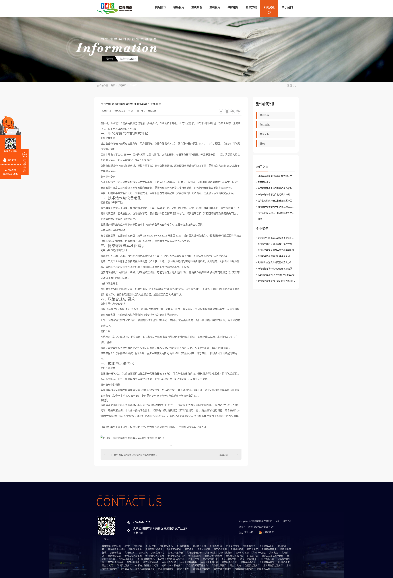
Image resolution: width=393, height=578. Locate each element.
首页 (113, 85)
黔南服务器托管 (229, 562)
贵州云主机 (150, 546)
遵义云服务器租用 (248, 559)
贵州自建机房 (232, 546)
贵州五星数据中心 (146, 559)
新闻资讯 (122, 85)
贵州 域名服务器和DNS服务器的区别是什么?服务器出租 (136, 454)
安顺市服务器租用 (222, 568)
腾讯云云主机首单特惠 (272, 556)
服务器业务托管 (248, 562)
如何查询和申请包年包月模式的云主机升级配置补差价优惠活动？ (276, 176)
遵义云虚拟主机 (228, 559)
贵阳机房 (189, 549)
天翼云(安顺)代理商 (244, 568)
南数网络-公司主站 (121, 546)
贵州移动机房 (216, 546)
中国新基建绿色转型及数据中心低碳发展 (276, 188)
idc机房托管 (252, 556)
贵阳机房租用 (220, 549)
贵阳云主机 (115, 552)
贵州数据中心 (166, 546)
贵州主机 (143, 552)
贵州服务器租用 (266, 546)
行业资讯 (133, 85)
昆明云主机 (126, 568)
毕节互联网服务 (150, 562)
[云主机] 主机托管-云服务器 (171, 559)
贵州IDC (138, 546)
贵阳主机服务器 (175, 552)
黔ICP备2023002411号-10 (261, 527)
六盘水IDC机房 (169, 562)
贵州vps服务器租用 (154, 556)
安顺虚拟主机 (263, 568)
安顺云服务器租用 (201, 568)
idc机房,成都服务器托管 (146, 565)
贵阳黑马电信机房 (154, 549)
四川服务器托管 (124, 565)
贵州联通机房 (199, 546)
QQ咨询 (12, 160)
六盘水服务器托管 (209, 562)
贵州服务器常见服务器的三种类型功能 (276, 250)
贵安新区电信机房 (116, 549)
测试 (260, 219)
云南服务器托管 (218, 565)
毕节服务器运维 (115, 562)
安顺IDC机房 (183, 568)
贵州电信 (273, 552)
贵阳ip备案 (210, 552)
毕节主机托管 (267, 559)
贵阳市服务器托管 (176, 556)
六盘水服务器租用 (188, 562)
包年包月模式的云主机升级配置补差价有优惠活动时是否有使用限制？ (276, 200)
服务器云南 (235, 565)
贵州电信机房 (182, 546)
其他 (262, 143)
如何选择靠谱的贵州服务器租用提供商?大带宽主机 (276, 268)
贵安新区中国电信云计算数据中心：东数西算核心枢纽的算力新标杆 (276, 238)
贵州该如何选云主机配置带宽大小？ (275, 262)
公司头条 (265, 115)
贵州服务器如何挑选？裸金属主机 (274, 256)
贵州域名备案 (225, 552)
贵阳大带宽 (252, 549)
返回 (289, 85)
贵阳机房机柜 (236, 549)
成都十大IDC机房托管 (172, 565)
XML (278, 521)
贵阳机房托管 (203, 549)
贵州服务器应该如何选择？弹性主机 (275, 244)
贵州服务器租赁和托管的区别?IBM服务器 (276, 281)
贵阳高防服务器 (194, 552)
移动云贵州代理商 (213, 556)
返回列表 (224, 454)
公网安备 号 (268, 532)
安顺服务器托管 (165, 568)
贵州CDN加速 (259, 552)
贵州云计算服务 (126, 559)
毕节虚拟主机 (133, 562)
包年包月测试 (264, 182)
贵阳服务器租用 (268, 549)
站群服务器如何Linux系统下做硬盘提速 (276, 274)
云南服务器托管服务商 (197, 565)
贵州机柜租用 (242, 552)
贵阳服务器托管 (266, 562)
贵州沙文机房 (135, 549)
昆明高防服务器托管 (273, 565)
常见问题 (265, 134)
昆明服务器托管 (252, 565)
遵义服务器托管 (210, 559)
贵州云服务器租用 (133, 556)
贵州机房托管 (249, 546)
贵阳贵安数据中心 (234, 556)
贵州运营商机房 (173, 549)
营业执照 (248, 532)
